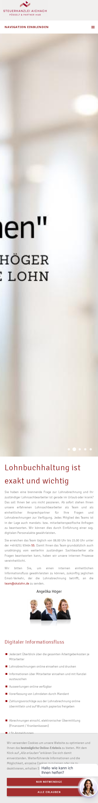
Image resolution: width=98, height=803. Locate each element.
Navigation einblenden (27, 27)
